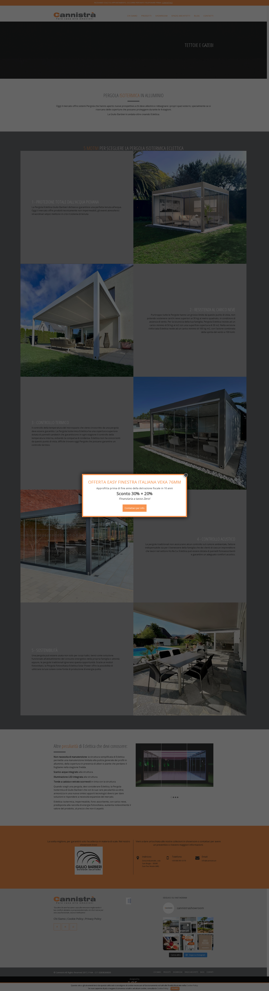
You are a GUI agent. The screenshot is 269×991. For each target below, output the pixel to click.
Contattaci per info (134, 508)
